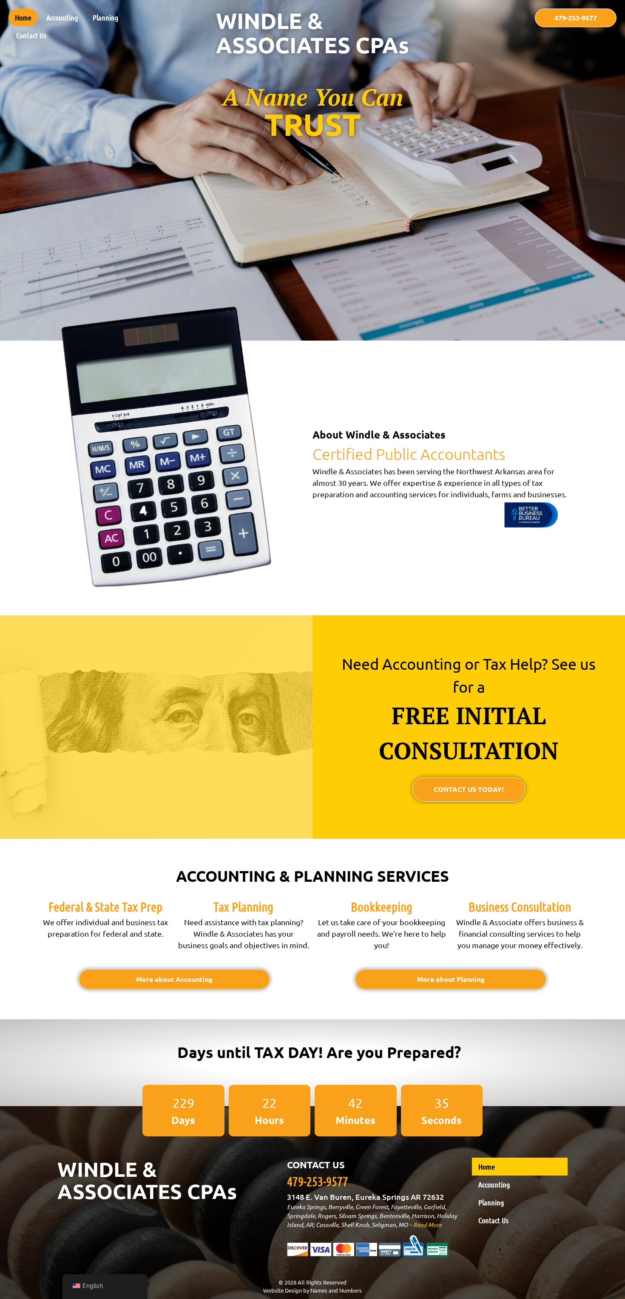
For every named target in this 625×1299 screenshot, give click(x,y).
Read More (427, 1225)
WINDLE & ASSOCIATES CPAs (312, 32)
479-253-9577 (317, 1181)
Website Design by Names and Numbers (312, 1290)
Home (23, 17)
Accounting (62, 17)
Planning (105, 17)
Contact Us (31, 35)
